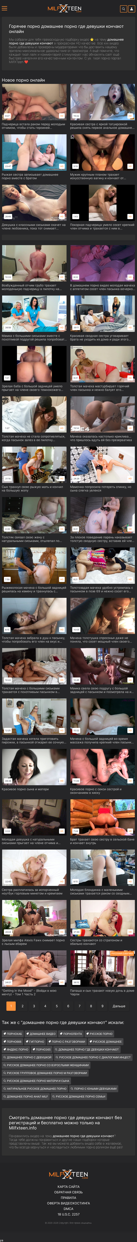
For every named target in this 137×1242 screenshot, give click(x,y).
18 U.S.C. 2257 (69, 1214)
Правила (68, 1198)
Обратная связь (68, 1192)
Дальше (119, 1006)
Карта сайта (69, 1187)
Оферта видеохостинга (68, 1203)
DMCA (68, 1209)
